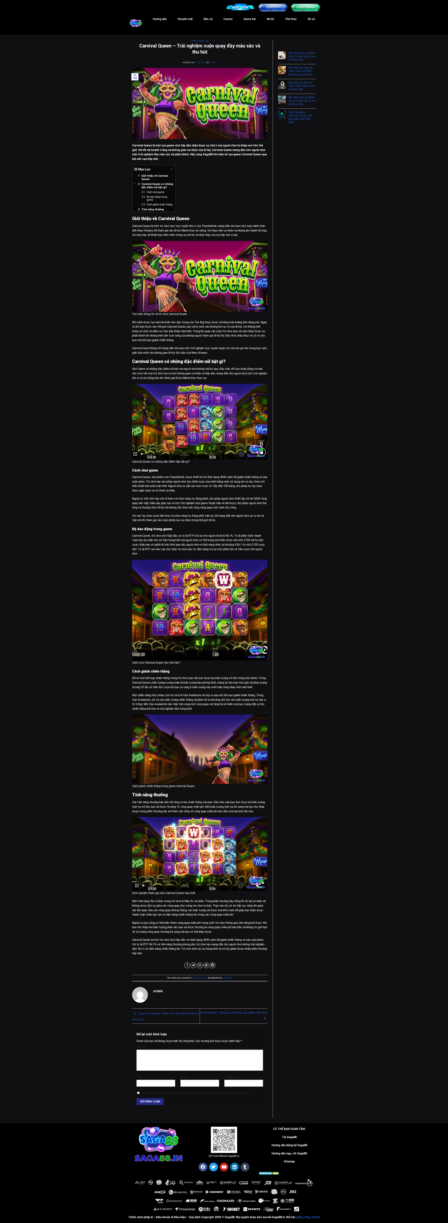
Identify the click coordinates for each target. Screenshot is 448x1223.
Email (184, 1076)
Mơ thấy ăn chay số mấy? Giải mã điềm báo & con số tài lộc (300, 71)
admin (213, 62)
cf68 (306, 1217)
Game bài (249, 19)
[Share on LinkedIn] (212, 965)
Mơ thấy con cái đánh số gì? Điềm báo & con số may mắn (302, 56)
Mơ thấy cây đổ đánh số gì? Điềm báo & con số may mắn (302, 101)
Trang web (230, 1076)
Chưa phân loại (200, 41)
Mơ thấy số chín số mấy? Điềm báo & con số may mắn (301, 86)
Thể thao (291, 19)
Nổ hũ (270, 19)
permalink (227, 977)
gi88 (299, 1217)
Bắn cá (208, 19)
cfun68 (315, 1217)
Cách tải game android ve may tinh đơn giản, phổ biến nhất (300, 117)
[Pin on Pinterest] (206, 965)
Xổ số (311, 19)
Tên (139, 1076)
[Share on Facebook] (187, 965)
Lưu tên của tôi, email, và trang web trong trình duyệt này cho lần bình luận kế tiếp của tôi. (197, 1093)
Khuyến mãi (185, 19)
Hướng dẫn (160, 19)
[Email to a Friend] (200, 965)
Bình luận (143, 1046)
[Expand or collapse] (171, 169)
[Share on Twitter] (193, 965)
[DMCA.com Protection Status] (269, 1173)
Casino (228, 19)
